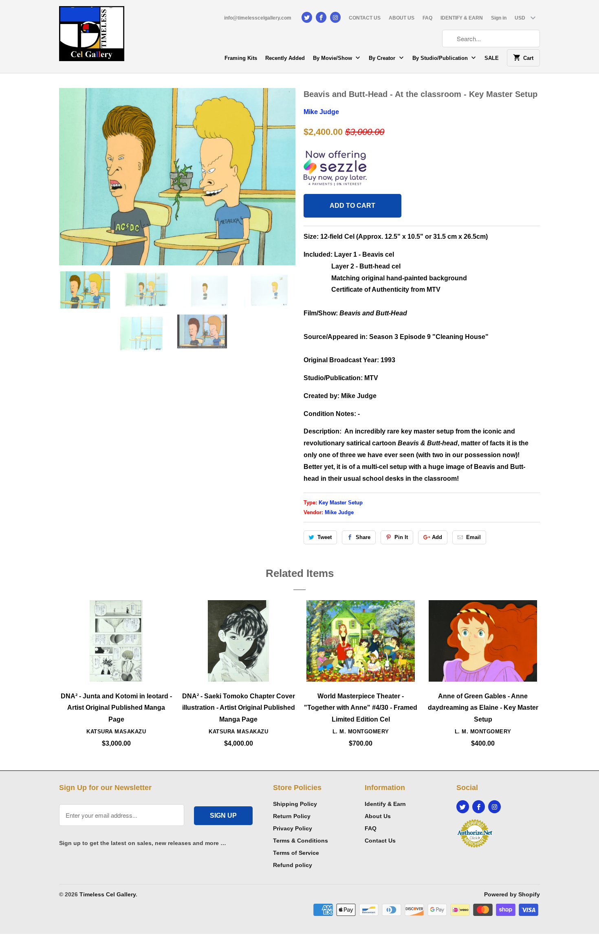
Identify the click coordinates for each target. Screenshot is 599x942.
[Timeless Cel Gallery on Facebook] (321, 17)
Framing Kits (241, 58)
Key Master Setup (341, 503)
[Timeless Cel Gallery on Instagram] (335, 17)
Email (473, 537)
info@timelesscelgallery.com (257, 18)
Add (437, 537)
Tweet (324, 537)
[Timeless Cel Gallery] (91, 36)
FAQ (427, 18)
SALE (491, 58)
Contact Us (380, 840)
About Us (378, 816)
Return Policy (292, 816)
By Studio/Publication (440, 58)
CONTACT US (365, 18)
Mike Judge (321, 111)
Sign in (499, 18)
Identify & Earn (385, 804)
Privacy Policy (292, 828)
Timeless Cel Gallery (107, 894)
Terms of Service (296, 853)
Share (363, 537)
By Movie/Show (333, 58)
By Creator (383, 58)
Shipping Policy (295, 804)
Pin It (401, 537)
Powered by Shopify (512, 894)
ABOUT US (401, 18)
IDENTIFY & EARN (461, 18)
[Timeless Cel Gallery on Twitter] (307, 17)
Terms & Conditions (300, 840)
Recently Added (285, 58)
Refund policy (292, 865)
